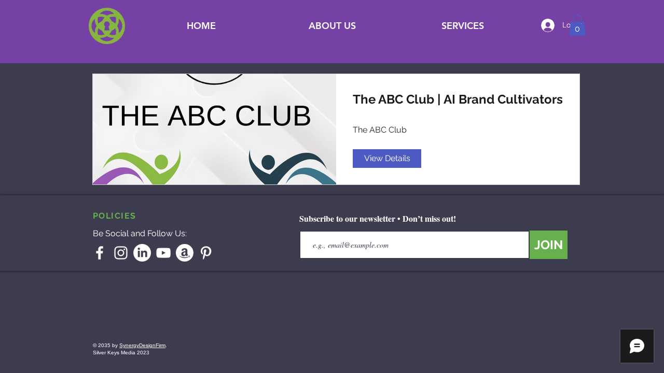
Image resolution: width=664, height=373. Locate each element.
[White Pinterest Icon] (206, 253)
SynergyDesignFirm (142, 345)
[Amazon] (184, 253)
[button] (462, 26)
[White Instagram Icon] (121, 253)
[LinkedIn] (142, 253)
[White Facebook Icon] (99, 253)
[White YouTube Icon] (163, 253)
